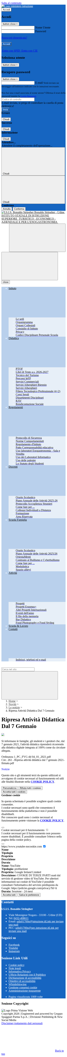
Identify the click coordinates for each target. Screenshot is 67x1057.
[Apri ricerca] (37, 238)
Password (40, 31)
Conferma (19, 209)
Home (12, 701)
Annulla (7, 209)
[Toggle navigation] (29, 266)
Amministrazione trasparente (25, 990)
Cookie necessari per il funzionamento (23, 830)
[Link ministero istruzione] (17, 6)
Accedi (6, 9)
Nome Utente (42, 27)
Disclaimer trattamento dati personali (22, 1023)
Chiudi (6, 119)
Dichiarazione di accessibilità (25, 977)
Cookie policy (16, 965)
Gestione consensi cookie (23, 987)
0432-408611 (21, 918)
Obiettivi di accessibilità (22, 981)
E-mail (39, 82)
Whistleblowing (17, 984)
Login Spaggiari (28, 96)
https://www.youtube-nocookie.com (22, 846)
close (5, 282)
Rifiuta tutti (30, 788)
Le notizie (14, 707)
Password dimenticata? (14, 37)
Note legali (15, 968)
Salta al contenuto (11, 2)
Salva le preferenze (29, 895)
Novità (12, 704)
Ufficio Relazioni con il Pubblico (27, 974)
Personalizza (9, 788)
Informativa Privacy (20, 971)
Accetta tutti (14, 791)
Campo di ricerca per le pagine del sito (23, 665)
